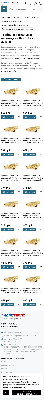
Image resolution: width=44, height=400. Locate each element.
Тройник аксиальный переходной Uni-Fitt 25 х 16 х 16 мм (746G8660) (33, 178)
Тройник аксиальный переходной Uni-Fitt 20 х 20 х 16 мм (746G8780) (11, 290)
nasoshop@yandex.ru (12, 332)
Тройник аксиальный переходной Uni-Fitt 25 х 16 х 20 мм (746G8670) (11, 215)
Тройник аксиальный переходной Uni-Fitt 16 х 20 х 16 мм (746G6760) (11, 103)
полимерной (28, 58)
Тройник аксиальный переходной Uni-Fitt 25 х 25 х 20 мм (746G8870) (33, 290)
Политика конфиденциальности (26, 392)
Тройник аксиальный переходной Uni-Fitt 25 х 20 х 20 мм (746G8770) (33, 253)
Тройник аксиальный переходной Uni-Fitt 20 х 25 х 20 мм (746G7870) (11, 178)
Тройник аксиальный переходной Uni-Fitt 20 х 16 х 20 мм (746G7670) (11, 140)
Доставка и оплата (8, 365)
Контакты (5, 369)
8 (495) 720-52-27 (9, 323)
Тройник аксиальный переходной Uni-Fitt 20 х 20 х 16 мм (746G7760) (33, 140)
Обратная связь (7, 372)
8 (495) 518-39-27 (9, 326)
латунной (15, 58)
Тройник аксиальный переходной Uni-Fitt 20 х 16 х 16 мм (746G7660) (33, 103)
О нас (3, 362)
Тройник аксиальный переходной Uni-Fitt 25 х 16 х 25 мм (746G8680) (33, 215)
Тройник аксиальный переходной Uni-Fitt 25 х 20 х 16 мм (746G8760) (11, 253)
